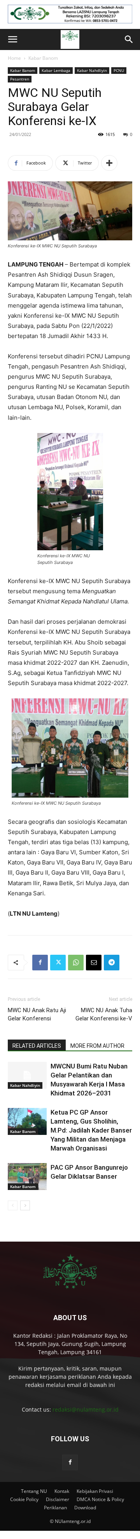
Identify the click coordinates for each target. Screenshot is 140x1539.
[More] (109, 163)
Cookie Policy (24, 1499)
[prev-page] (13, 1205)
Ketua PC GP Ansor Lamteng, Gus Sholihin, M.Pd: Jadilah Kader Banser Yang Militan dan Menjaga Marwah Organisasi (91, 1130)
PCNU (119, 70)
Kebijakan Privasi (95, 1491)
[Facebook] (40, 962)
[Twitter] (58, 962)
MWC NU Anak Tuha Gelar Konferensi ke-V (103, 1014)
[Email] (94, 962)
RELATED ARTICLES (36, 1046)
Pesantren (19, 79)
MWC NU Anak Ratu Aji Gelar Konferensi (37, 1014)
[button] (12, 39)
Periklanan (55, 1507)
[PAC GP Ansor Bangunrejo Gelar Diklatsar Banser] (27, 1176)
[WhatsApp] (76, 962)
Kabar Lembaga (56, 70)
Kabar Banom (43, 58)
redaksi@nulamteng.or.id (85, 1409)
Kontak (61, 1491)
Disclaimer (57, 1499)
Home (14, 58)
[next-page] (25, 1205)
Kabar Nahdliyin (92, 70)
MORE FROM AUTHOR (97, 1046)
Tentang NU (34, 1491)
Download (85, 1507)
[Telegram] (111, 962)
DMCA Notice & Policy (100, 1499)
